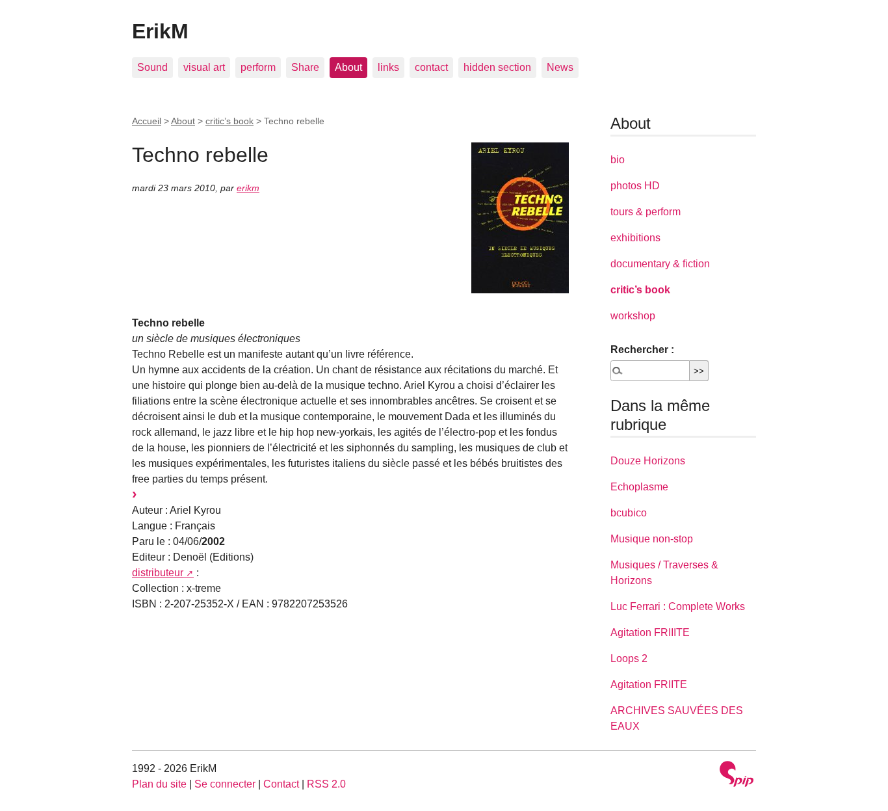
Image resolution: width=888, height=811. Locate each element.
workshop (632, 315)
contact (431, 67)
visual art (204, 67)
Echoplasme (639, 486)
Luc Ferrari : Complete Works (677, 606)
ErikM (160, 31)
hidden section (497, 67)
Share (305, 67)
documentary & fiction (660, 263)
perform (258, 67)
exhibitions (635, 237)
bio (617, 159)
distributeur (157, 572)
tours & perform (645, 211)
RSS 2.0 (326, 784)
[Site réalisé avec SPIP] (736, 775)
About (348, 67)
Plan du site (159, 784)
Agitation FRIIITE (650, 632)
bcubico (628, 512)
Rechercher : (642, 349)
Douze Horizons (647, 460)
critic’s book (229, 121)
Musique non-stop (651, 538)
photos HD (635, 185)
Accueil (146, 121)
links (388, 67)
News (560, 67)
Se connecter (224, 784)
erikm (248, 188)
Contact (281, 784)
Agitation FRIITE (648, 684)
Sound (152, 67)
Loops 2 (628, 658)
